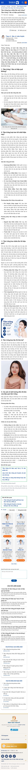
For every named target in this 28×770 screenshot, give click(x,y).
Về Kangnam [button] (4, 741)
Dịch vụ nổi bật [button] (5, 745)
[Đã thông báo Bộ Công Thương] (14, 737)
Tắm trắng (13, 6)
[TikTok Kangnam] (14, 762)
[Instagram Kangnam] (10, 762)
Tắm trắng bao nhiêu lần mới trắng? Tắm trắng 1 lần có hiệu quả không (14, 679)
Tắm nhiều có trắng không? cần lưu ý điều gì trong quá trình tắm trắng (14, 711)
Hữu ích (12, 516)
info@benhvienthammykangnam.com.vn (13, 758)
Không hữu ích (22, 516)
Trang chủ (3, 6)
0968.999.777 (11, 752)
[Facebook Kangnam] (2, 762)
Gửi (14, 586)
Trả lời (4, 516)
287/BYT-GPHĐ (21, 730)
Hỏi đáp (8, 6)
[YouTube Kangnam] (6, 762)
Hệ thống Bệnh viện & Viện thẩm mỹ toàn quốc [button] (12, 766)
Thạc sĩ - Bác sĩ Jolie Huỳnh (15, 36)
